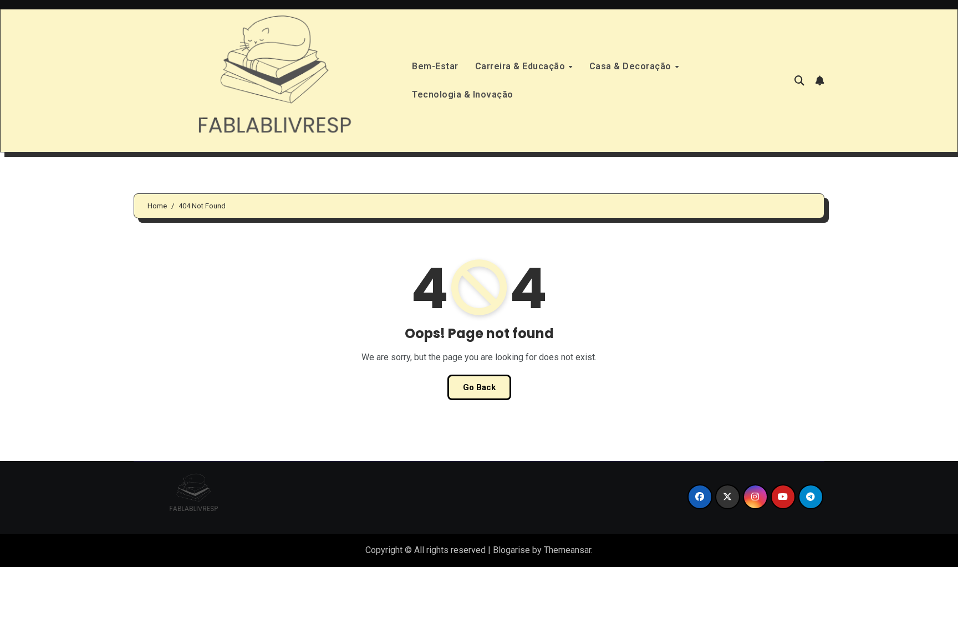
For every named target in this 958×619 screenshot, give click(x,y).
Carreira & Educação (521, 66)
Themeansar (567, 550)
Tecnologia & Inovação (462, 94)
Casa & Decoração (631, 66)
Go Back (479, 387)
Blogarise (511, 550)
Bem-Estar (435, 66)
